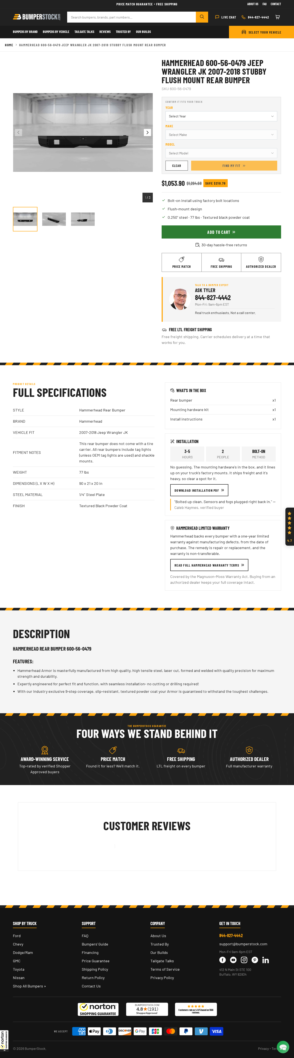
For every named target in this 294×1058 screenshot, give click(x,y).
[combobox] (131, 17)
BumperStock (35, 1048)
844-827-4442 (213, 297)
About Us (252, 4)
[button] (4, 1041)
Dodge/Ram (23, 952)
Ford (17, 935)
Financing (90, 952)
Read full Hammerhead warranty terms (207, 565)
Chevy (18, 944)
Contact (276, 4)
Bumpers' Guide (95, 944)
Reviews (105, 31)
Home (9, 45)
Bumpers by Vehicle (56, 31)
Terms (276, 1048)
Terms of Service (165, 969)
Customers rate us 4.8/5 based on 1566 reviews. (195, 1011)
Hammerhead (90, 421)
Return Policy (93, 977)
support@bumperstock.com (243, 943)
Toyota (18, 969)
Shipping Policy (95, 969)
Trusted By (123, 31)
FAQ (85, 935)
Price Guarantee (96, 960)
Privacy (263, 1048)
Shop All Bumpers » (29, 986)
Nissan (19, 977)
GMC (16, 960)
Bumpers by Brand (25, 31)
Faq (264, 4)
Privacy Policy (162, 977)
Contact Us (91, 986)
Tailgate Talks (84, 31)
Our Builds (143, 31)
